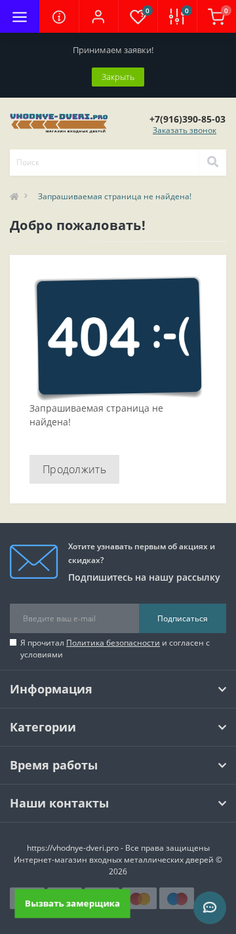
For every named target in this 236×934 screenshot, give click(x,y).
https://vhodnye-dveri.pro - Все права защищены (118, 847)
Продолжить (74, 469)
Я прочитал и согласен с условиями (115, 648)
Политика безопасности (113, 642)
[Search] (212, 162)
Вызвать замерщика (72, 903)
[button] (98, 16)
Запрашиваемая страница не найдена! (114, 196)
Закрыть (118, 77)
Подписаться (182, 618)
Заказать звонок (184, 130)
